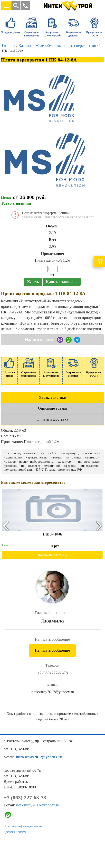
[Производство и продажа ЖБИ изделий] (68, 5)
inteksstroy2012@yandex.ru (52, 692)
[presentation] (5, 525)
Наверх (94, 833)
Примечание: (52, 253)
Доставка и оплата (15, 832)
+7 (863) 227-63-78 (52, 673)
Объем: (52, 226)
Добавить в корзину (52, 555)
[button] (25, 5)
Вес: (52, 240)
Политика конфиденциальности (23, 826)
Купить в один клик (61, 282)
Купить (33, 282)
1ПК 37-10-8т (52, 534)
